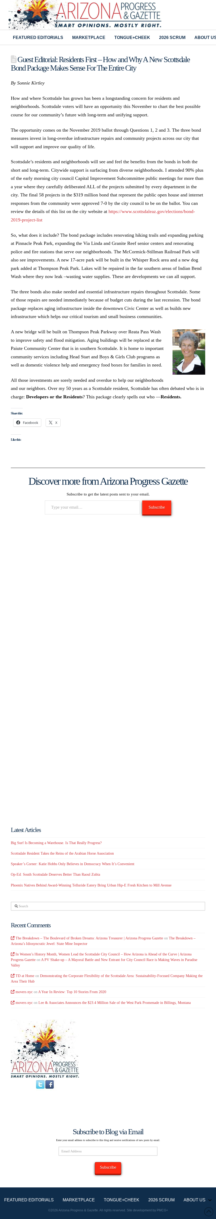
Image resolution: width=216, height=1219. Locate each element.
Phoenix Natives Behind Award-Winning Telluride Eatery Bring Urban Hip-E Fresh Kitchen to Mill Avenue (91, 885)
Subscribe (157, 507)
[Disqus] (108, 595)
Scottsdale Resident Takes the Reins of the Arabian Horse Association (62, 853)
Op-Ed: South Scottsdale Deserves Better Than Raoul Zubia (55, 874)
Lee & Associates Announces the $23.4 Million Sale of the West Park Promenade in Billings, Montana (114, 1003)
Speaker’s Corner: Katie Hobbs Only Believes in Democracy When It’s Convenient (72, 864)
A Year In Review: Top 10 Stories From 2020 (72, 992)
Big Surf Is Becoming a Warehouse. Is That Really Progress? (56, 843)
